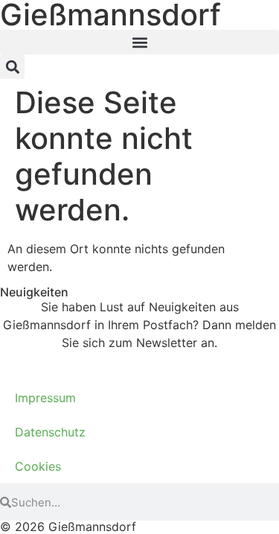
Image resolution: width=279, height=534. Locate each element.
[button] (139, 42)
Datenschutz (50, 432)
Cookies (38, 466)
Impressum (45, 397)
